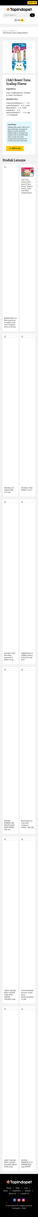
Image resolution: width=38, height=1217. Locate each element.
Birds (6, 1191)
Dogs (18, 1188)
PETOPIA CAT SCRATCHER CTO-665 (9, 490)
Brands (28, 1191)
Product (12, 31)
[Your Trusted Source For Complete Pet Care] (19, 9)
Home (5, 31)
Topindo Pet (15, 1206)
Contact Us (24, 1194)
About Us (12, 1194)
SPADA (24, 1208)
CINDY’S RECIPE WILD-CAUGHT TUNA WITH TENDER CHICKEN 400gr (10, 995)
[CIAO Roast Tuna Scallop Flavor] (19, 57)
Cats (26, 1188)
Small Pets (16, 1191)
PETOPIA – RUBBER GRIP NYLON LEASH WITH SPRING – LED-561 (9, 825)
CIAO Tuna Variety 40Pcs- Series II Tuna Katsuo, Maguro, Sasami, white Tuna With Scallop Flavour (27, 186)
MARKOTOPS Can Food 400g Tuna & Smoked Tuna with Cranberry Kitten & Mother (10, 322)
